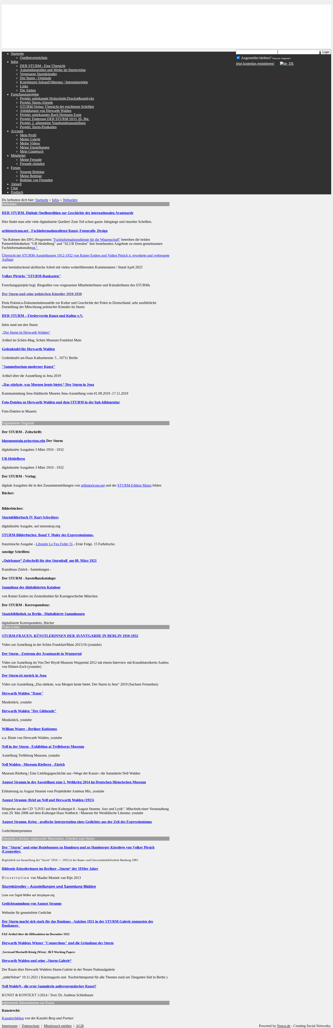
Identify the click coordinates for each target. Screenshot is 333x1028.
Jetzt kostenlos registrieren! (255, 63)
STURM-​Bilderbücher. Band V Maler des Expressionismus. (48, 535)
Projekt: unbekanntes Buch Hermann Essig (50, 115)
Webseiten (70, 200)
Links (24, 86)
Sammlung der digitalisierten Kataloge (31, 587)
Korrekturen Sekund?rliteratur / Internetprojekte (54, 82)
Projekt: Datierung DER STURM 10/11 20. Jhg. (54, 119)
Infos (55, 200)
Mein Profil (28, 135)
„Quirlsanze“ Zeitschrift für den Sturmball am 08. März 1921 (49, 560)
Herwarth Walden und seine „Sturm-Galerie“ (37, 961)
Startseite (41, 200)
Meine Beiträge (31, 176)
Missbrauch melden (58, 1026)
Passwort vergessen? (281, 58)
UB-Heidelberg (13, 459)
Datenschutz (30, 1026)
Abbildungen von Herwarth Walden (45, 111)
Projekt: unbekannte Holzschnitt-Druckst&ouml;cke (57, 98)
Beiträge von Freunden (36, 180)
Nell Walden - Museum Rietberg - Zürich (33, 764)
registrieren (300, 44)
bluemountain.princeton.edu (23, 441)
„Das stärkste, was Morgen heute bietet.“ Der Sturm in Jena (48, 384)
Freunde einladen (32, 164)
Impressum (9, 1026)
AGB (80, 1026)
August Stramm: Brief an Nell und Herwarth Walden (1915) (48, 800)
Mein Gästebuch (31, 151)
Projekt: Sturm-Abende (36, 102)
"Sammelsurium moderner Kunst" (28, 367)
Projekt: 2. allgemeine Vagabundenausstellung (53, 123)
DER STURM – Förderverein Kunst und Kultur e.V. (42, 316)
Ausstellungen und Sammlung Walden (63, 886)
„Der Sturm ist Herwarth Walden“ (26, 332)
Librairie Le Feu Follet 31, (55, 544)
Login (325, 52)
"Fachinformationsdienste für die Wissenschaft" (86, 239)
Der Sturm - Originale (35, 78)
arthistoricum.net (93, 485)
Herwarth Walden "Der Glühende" (29, 711)
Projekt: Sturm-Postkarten (38, 127)
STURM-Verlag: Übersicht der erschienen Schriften (57, 107)
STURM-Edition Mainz (134, 485)
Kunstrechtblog (13, 1018)
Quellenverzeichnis (33, 58)
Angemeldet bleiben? (255, 58)
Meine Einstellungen (34, 147)
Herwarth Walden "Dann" (22, 693)
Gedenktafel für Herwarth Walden (28, 349)
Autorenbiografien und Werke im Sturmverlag (53, 70)
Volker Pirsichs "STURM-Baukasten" (31, 276)
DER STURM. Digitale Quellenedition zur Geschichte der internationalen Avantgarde (67, 213)
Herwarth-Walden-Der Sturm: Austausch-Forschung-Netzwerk (75, 7)
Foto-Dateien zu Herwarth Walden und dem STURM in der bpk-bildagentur (61, 402)
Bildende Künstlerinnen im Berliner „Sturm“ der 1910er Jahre (50, 869)
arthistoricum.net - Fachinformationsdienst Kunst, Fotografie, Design (55, 231)
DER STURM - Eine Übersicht (42, 66)
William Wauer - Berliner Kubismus (29, 729)
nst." (35, 248)
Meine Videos (30, 143)
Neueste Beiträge (32, 172)
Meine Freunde (31, 160)
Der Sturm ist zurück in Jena (24, 675)
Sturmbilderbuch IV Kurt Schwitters (30, 517)
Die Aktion (28, 90)
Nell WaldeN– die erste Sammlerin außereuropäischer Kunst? (49, 986)
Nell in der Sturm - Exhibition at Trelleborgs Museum (43, 746)
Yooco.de (283, 1026)
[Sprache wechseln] (284, 63)
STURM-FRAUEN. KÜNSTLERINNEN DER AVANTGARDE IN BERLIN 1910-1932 (70, 636)
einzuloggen (273, 36)
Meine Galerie (30, 139)
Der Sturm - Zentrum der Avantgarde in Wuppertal (42, 654)
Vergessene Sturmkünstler (38, 74)
